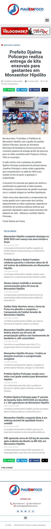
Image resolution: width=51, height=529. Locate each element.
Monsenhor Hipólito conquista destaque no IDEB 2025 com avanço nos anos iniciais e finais (26, 239)
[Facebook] (17, 511)
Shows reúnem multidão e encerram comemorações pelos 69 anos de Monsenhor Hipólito (23, 286)
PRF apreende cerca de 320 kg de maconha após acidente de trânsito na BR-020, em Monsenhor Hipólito (26, 441)
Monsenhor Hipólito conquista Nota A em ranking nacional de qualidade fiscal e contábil (25, 420)
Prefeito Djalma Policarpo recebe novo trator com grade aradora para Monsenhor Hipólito (26, 376)
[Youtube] (25, 511)
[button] (47, 20)
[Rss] (33, 511)
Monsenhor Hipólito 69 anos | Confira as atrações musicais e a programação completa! (25, 356)
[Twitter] (21, 511)
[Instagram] (29, 511)
